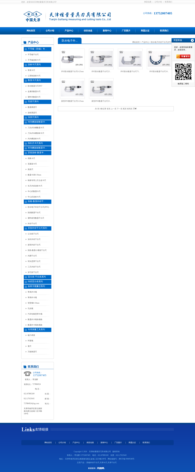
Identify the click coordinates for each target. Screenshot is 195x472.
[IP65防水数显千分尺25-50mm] (101, 59)
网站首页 (31, 30)
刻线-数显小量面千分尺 (37, 250)
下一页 (119, 109)
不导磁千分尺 (33, 54)
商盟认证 (145, 30)
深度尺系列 (33, 117)
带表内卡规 (32, 292)
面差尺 (30, 169)
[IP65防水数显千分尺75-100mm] (130, 59)
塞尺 (29, 346)
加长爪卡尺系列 (35, 143)
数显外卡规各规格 (35, 325)
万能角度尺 (32, 352)
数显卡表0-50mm (34, 175)
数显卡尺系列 (34, 80)
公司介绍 (158, 2)
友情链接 (41, 429)
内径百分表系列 (35, 281)
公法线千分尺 (33, 234)
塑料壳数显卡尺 (34, 97)
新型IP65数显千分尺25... (101, 101)
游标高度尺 (32, 113)
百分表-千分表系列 (37, 277)
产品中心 (69, 30)
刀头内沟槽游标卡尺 (36, 133)
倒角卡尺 (31, 158)
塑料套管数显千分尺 (36, 218)
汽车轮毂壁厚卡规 (35, 314)
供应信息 (147, 2)
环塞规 (30, 341)
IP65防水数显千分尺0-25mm (72, 71)
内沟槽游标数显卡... (37, 122)
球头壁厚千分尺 (34, 261)
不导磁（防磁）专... (37, 49)
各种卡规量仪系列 (36, 286)
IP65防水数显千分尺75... (130, 71)
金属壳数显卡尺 (34, 91)
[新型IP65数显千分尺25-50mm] (101, 88)
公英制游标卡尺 (34, 76)
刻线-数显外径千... (36, 201)
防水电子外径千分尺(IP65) (38, 207)
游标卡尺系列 (34, 64)
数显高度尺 (32, 107)
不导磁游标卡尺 (34, 60)
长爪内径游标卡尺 (35, 186)
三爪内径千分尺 (34, 267)
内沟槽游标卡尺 (34, 139)
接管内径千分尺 (34, 245)
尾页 (124, 109)
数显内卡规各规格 (35, 319)
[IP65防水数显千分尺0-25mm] (72, 59)
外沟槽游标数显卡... (37, 148)
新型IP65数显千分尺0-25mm (72, 101)
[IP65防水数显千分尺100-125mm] (159, 59)
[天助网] (97, 468)
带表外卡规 (32, 297)
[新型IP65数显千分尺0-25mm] (72, 88)
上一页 (113, 109)
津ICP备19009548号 (126, 459)
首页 (108, 109)
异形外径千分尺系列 (37, 228)
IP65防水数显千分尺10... (159, 71)
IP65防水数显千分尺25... (101, 71)
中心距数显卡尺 (34, 191)
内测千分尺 (32, 256)
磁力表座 (31, 335)
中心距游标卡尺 (34, 197)
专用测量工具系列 (36, 329)
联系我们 (168, 2)
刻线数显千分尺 (34, 212)
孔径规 (30, 308)
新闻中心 (107, 30)
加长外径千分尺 (34, 239)
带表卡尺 (31, 70)
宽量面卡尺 (32, 164)
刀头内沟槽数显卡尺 (36, 128)
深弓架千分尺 (33, 272)
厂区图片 (126, 30)
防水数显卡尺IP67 (35, 86)
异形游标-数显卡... (36, 152)
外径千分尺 (32, 223)
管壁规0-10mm (33, 303)
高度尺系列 (33, 101)
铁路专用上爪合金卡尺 (37, 180)
